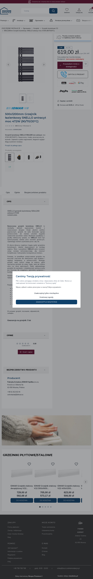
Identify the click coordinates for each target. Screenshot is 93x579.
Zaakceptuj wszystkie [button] (46, 302)
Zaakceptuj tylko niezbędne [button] (46, 293)
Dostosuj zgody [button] (46, 297)
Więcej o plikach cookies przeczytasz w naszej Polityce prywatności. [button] (38, 287)
